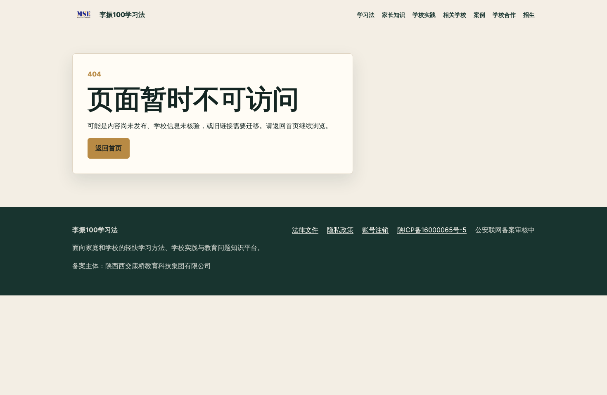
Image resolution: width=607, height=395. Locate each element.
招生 (529, 14)
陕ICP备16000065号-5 (432, 230)
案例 (479, 14)
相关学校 (454, 14)
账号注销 (375, 230)
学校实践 (424, 14)
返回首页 (108, 148)
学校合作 (504, 14)
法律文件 (305, 230)
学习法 (366, 14)
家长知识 (393, 14)
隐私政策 (340, 230)
